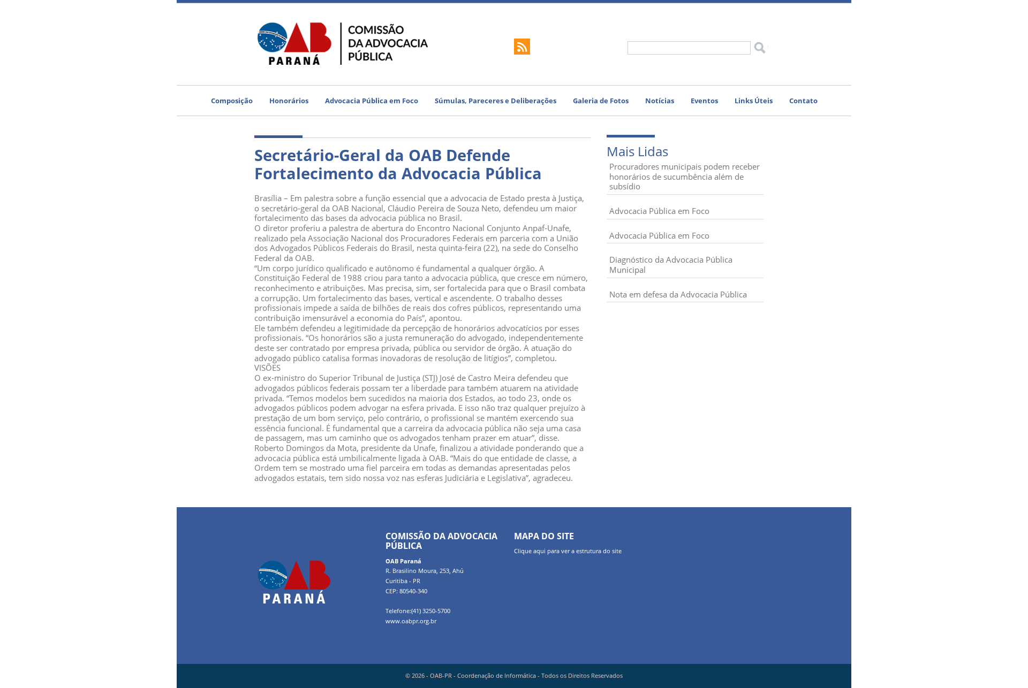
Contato (803, 100)
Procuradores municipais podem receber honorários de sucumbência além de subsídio (684, 176)
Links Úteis (754, 100)
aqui (539, 551)
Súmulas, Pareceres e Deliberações (495, 100)
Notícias (659, 100)
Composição (232, 100)
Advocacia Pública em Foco (371, 100)
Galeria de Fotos (601, 100)
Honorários (288, 100)
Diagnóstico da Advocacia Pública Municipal (670, 264)
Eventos (704, 100)
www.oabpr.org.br (411, 621)
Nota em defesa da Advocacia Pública (678, 294)
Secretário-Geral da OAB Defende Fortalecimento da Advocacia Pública (398, 164)
